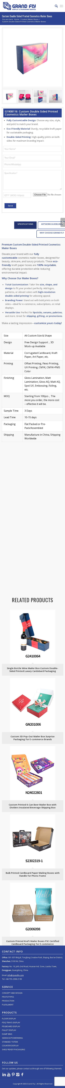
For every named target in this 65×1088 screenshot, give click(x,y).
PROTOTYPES (8, 996)
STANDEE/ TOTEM (10, 1041)
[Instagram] (18, 1074)
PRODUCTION (8, 1000)
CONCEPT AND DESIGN (12, 993)
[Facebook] (22, 1074)
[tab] (25, 225)
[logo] (26, 6)
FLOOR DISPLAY (9, 1018)
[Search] (55, 6)
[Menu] (61, 6)
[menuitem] (55, 6)
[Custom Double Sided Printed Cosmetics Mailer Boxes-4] (55, 96)
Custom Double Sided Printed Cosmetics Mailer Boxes (27, 16)
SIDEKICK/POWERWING (12, 1038)
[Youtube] (8, 1074)
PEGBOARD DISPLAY (11, 1026)
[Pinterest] (13, 1074)
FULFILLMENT (7, 1004)
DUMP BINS (7, 1034)
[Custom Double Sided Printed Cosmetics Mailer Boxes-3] (40, 96)
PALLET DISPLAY (9, 1030)
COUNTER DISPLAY (10, 1045)
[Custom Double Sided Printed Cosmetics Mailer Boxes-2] (24, 96)
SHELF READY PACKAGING (13, 1049)
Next (62, 222)
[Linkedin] (4, 1074)
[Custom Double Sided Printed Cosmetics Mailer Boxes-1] (32, 58)
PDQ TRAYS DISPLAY (11, 1022)
